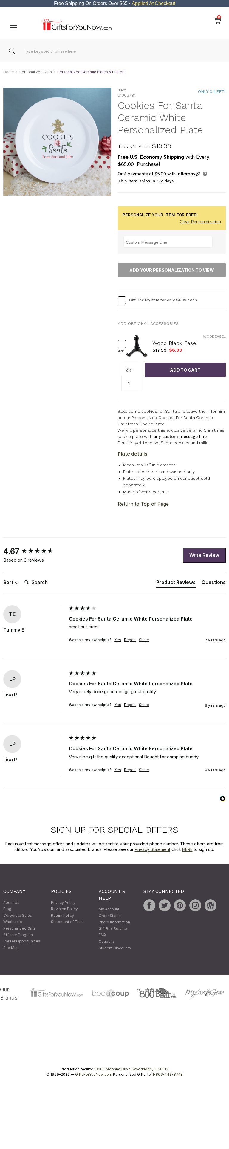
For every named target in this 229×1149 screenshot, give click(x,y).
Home (8, 72)
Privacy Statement (152, 849)
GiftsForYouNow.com (93, 1074)
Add (119, 351)
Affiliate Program (18, 935)
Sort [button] (8, 582)
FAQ (102, 935)
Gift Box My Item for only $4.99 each (163, 299)
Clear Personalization (200, 222)
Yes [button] (117, 640)
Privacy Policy (63, 902)
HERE (187, 849)
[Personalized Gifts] (76, 29)
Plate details (132, 454)
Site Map (11, 947)
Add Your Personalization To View (171, 270)
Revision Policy (64, 909)
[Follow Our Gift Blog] (210, 905)
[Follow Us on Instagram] (195, 905)
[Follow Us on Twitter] (165, 905)
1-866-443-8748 (167, 1074)
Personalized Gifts (35, 72)
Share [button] (144, 640)
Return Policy (62, 915)
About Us (11, 902)
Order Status (110, 915)
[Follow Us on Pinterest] (180, 905)
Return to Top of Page (143, 504)
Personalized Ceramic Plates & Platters (91, 72)
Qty (128, 369)
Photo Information (114, 922)
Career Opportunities (21, 941)
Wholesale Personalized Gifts (19, 925)
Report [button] (130, 640)
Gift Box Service (113, 928)
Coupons (107, 941)
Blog (7, 909)
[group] (34, 551)
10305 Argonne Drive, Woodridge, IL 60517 (131, 1069)
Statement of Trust (67, 922)
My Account (109, 909)
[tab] (176, 583)
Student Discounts (115, 948)
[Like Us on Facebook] (149, 905)
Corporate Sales (17, 915)
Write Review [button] (204, 555)
